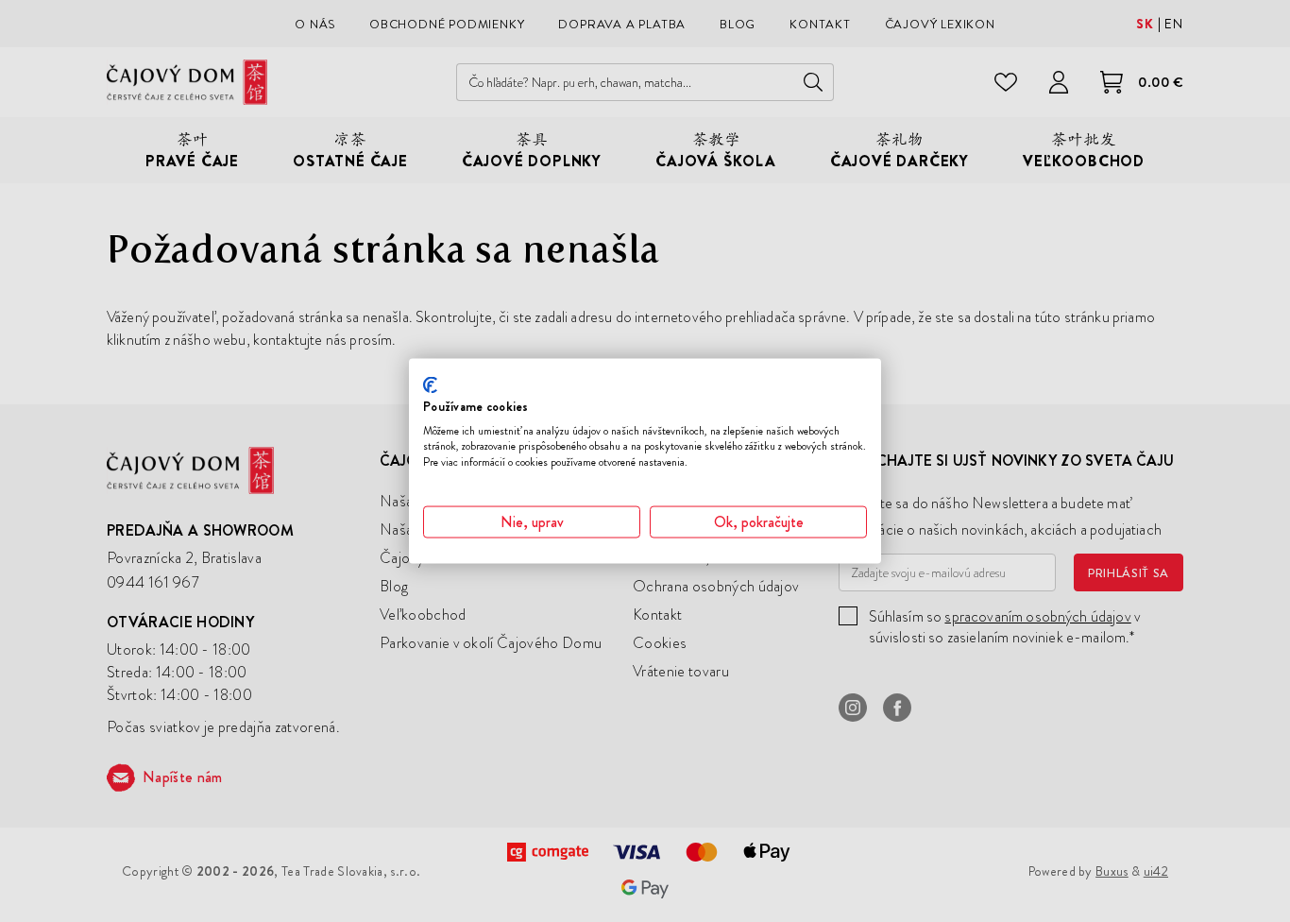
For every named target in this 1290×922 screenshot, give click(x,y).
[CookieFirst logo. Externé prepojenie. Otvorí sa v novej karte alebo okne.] (430, 385)
